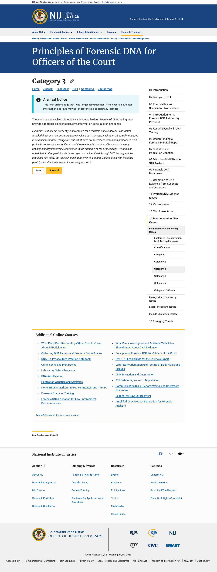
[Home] (64, 16)
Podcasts (116, 482)
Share (185, 21)
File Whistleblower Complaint (39, 560)
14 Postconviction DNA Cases (102, 38)
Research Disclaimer (43, 505)
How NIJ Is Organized (44, 482)
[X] (172, 455)
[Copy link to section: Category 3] (70, 80)
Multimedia (117, 505)
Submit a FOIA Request (163, 490)
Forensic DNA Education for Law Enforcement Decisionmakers (68, 401)
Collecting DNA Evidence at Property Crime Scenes (71, 353)
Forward (54, 170)
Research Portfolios (43, 498)
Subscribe (159, 19)
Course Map (105, 88)
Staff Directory (158, 482)
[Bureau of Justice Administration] (134, 535)
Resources (63, 88)
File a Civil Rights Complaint (166, 498)
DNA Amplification (52, 376)
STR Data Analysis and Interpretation (137, 380)
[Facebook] (162, 455)
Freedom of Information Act (165, 560)
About (133, 19)
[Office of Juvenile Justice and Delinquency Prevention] (134, 548)
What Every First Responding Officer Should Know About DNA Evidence (71, 345)
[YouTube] (181, 455)
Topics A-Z (172, 19)
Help (75, 88)
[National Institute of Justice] (173, 535)
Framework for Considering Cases (133, 38)
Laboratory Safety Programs (58, 370)
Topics (115, 498)
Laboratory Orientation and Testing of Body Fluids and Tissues (147, 366)
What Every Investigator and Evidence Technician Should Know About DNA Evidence (144, 345)
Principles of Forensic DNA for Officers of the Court (63, 38)
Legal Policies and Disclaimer (113, 560)
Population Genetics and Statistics (62, 381)
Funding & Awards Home (85, 474)
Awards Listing (80, 482)
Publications (118, 490)
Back (38, 170)
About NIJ (37, 474)
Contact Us (145, 19)
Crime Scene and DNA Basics (58, 364)
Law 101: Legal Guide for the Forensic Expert (142, 359)
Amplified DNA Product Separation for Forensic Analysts (143, 403)
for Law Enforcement (133, 395)
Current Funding (81, 490)
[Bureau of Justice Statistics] (153, 537)
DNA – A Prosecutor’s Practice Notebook (66, 359)
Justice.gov (203, 560)
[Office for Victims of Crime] (153, 547)
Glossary (48, 88)
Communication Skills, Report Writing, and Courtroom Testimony (147, 388)
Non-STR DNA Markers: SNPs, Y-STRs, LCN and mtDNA (74, 387)
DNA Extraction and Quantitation (134, 374)
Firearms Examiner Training (57, 393)
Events (115, 474)
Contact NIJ (157, 474)
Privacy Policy (86, 560)
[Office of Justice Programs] (40, 16)
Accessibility (13, 560)
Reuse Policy (118, 513)
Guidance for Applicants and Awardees (88, 500)
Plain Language (67, 560)
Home (35, 38)
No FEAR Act (140, 560)
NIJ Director (38, 490)
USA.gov (188, 560)
